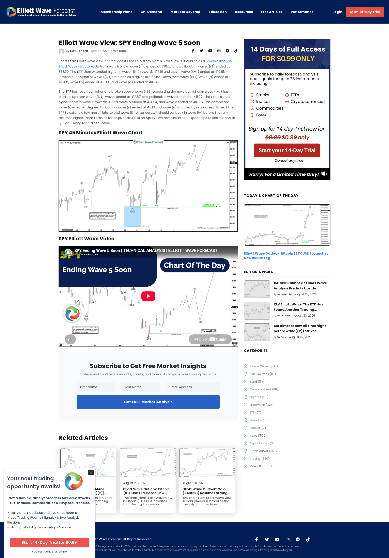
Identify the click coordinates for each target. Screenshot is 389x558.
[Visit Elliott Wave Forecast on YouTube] (277, 540)
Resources (244, 12)
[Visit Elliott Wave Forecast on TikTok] (308, 540)
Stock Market (264, 451)
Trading (259, 459)
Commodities (264, 389)
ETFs (255, 412)
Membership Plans (116, 12)
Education (218, 12)
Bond (256, 382)
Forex (258, 420)
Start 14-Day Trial (365, 12)
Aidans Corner (264, 366)
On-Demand (151, 12)
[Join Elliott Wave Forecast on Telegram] (298, 540)
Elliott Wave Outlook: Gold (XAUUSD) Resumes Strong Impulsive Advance (205, 493)
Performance (302, 12)
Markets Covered (185, 12)
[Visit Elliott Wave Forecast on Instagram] (288, 540)
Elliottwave (262, 405)
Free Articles (271, 12)
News (258, 436)
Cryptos (259, 397)
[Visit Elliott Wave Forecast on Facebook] (257, 540)
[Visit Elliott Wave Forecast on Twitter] (267, 540)
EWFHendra (79, 51)
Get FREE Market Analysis (148, 401)
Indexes (258, 428)
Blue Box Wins (263, 374)
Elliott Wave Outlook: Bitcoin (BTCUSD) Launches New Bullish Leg (146, 493)
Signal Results (263, 443)
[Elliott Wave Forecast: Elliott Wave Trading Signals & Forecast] (41, 12)
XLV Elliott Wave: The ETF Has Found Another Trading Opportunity (298, 309)
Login (337, 12)
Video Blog (262, 466)
